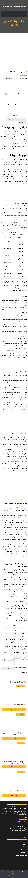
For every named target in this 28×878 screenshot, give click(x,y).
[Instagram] (15, 833)
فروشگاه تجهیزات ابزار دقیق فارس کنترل (10, 871)
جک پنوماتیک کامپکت (21, 499)
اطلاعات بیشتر (14, 766)
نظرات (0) (21, 122)
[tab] (22, 119)
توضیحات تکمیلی (12, 119)
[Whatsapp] (12, 833)
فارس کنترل (17, 806)
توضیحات (21, 119)
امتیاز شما (24, 657)
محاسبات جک (20, 232)
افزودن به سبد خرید (14, 709)
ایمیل (5, 659)
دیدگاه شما (24, 659)
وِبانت (9, 875)
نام (13, 659)
